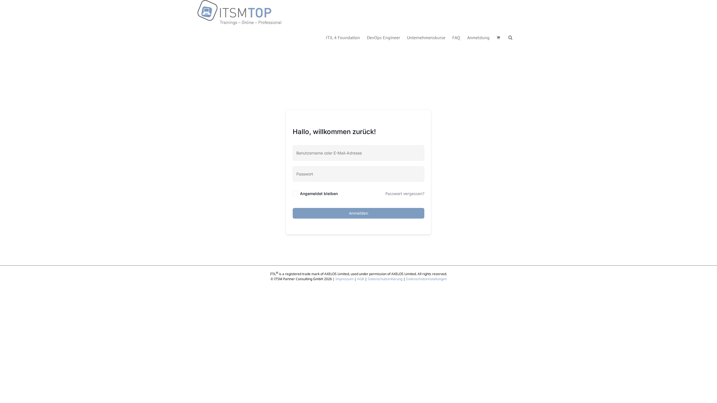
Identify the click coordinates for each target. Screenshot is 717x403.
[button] (510, 37)
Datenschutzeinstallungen (426, 279)
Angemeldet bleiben (319, 193)
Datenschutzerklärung (385, 279)
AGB (360, 279)
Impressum (344, 279)
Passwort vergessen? (404, 193)
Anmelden (358, 213)
